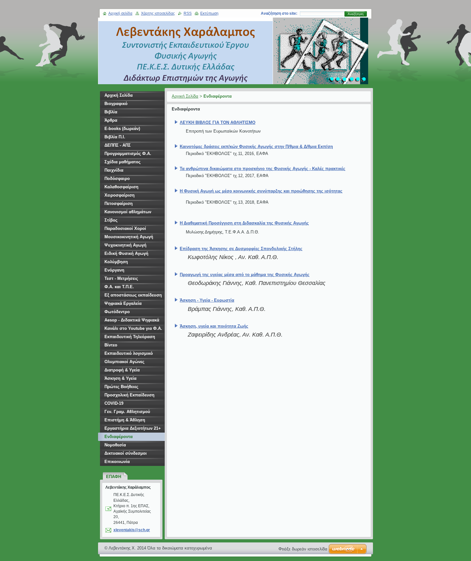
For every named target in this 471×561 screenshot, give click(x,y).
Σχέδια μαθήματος (122, 161)
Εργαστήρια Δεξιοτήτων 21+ (132, 428)
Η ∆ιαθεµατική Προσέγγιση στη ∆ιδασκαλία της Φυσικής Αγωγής (244, 223)
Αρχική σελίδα (120, 13)
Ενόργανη (114, 270)
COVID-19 (113, 403)
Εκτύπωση (209, 13)
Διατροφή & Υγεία (122, 370)
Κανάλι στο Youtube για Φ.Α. (133, 328)
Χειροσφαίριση (119, 195)
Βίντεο (110, 345)
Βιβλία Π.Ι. (114, 136)
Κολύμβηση (116, 261)
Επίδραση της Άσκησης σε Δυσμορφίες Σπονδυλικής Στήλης (241, 248)
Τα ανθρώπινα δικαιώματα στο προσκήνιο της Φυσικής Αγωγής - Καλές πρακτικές (262, 168)
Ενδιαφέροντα (118, 436)
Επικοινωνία (117, 461)
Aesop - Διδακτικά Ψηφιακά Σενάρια (131, 321)
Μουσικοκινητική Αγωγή (128, 236)
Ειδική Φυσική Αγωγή (126, 253)
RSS (188, 13)
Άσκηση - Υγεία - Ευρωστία (207, 300)
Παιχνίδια (113, 170)
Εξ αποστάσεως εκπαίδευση (133, 295)
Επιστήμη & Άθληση (124, 420)
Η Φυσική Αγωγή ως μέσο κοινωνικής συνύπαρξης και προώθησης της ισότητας (261, 191)
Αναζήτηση (356, 14)
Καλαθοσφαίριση (121, 186)
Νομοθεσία (115, 445)
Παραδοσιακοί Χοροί (125, 228)
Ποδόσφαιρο (117, 178)
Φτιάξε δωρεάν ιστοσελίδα (302, 549)
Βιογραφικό (116, 103)
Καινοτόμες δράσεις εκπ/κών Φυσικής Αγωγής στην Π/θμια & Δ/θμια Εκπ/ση (256, 146)
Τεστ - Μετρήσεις (121, 278)
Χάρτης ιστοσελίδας (158, 13)
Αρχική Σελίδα (185, 96)
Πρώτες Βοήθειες (121, 386)
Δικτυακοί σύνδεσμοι (125, 453)
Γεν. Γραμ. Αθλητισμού (127, 411)
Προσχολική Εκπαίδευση (129, 395)
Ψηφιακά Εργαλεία (123, 303)
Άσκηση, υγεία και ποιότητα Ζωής (214, 326)
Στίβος (111, 220)
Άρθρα (110, 120)
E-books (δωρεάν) (122, 128)
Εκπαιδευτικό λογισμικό (128, 353)
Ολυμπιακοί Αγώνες (124, 361)
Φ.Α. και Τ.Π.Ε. (119, 286)
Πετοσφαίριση (118, 203)
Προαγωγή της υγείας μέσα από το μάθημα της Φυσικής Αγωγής (245, 274)
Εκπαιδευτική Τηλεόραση (129, 336)
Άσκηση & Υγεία (120, 378)
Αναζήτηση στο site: (279, 13)
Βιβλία (110, 112)
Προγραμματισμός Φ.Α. (127, 153)
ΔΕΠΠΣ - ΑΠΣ (117, 145)
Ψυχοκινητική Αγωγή (125, 245)
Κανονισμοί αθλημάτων (127, 211)
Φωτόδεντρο (117, 311)
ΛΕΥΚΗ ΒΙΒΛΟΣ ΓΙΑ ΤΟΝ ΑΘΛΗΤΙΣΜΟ (217, 122)
